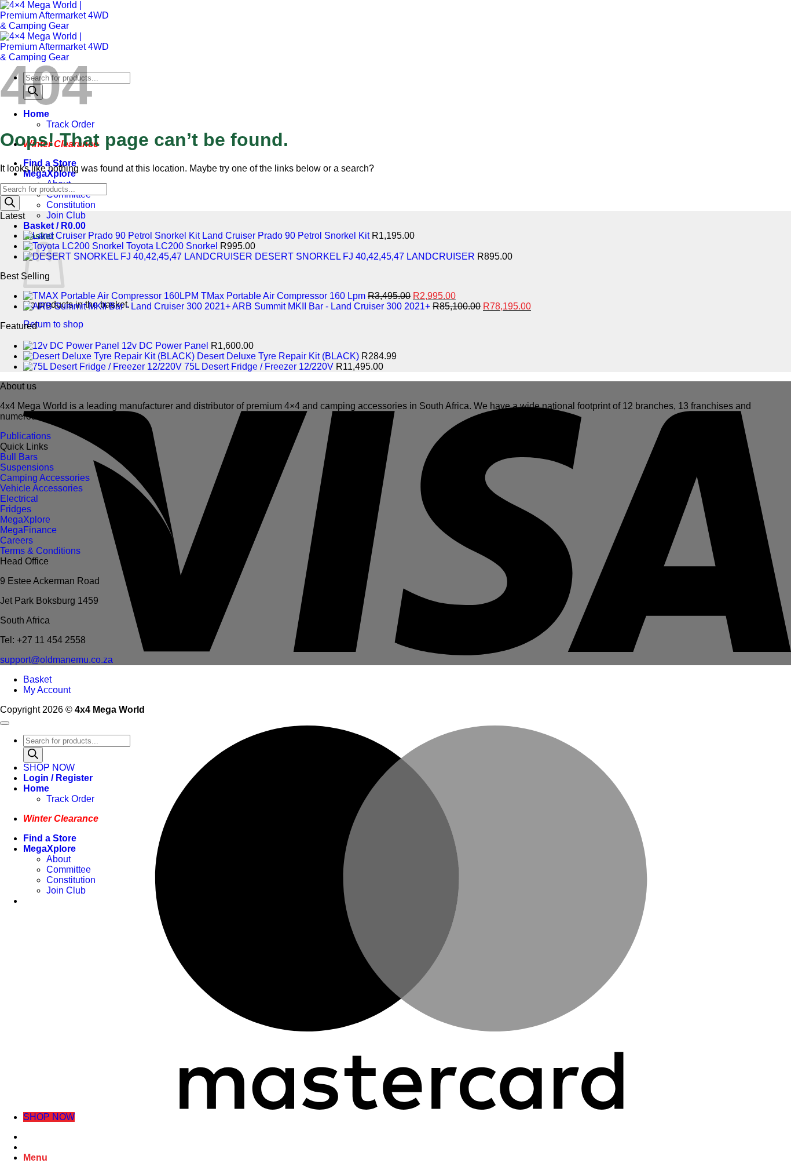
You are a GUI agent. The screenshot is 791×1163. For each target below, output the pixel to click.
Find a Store (49, 838)
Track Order (70, 124)
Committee (68, 869)
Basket (37, 679)
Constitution (71, 205)
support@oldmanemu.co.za (56, 660)
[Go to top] (4, 723)
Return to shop (53, 324)
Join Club (66, 215)
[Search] (10, 203)
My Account (47, 690)
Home (36, 788)
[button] (54, 226)
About (58, 859)
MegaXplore (49, 849)
